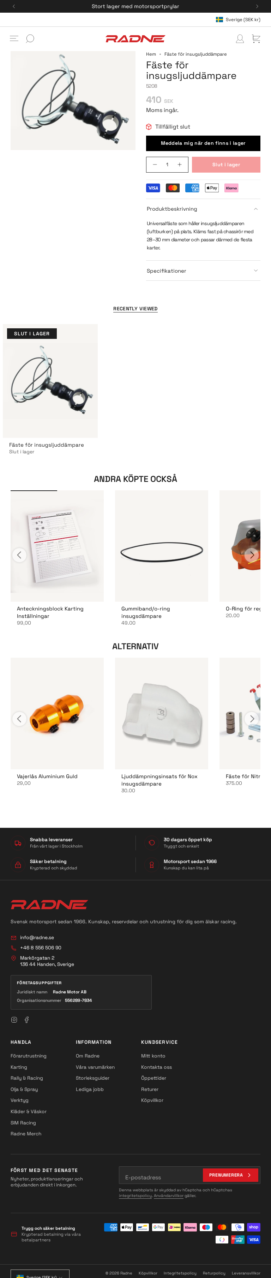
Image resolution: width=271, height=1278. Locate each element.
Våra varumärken (95, 1067)
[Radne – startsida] (49, 904)
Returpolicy (214, 1273)
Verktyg (20, 1100)
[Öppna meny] (14, 39)
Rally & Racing (27, 1078)
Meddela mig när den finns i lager (203, 143)
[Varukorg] (256, 39)
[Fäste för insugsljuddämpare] (50, 381)
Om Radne (88, 1056)
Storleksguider (92, 1078)
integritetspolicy (135, 1195)
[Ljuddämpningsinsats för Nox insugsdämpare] (161, 713)
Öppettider (153, 1078)
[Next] (257, 6)
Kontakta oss (156, 1067)
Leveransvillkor (246, 1273)
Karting (19, 1067)
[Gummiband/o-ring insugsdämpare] (161, 546)
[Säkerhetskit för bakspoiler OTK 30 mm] (57, 546)
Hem (151, 54)
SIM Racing (23, 1122)
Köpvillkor (152, 1100)
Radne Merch (26, 1133)
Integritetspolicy (180, 1273)
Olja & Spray (24, 1089)
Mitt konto (153, 1056)
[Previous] (14, 6)
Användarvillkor (168, 1195)
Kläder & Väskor (29, 1111)
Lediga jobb (90, 1089)
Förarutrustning (29, 1056)
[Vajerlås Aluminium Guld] (57, 713)
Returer (149, 1089)
